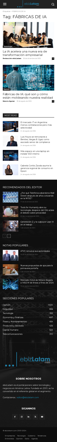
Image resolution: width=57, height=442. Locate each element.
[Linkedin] (28, 417)
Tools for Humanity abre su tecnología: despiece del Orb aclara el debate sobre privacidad (37, 210)
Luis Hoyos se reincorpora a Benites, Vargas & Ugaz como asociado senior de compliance (35, 139)
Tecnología (8, 46)
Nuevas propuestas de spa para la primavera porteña (36, 267)
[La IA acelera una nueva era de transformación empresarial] (28, 35)
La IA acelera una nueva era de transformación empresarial (25, 53)
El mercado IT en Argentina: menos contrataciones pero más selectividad (36, 125)
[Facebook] (15, 417)
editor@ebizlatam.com (28, 397)
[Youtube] (42, 417)
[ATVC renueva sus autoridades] (10, 255)
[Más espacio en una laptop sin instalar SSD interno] (10, 155)
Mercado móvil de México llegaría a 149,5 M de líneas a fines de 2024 (37, 281)
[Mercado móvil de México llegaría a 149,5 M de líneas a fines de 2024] (10, 284)
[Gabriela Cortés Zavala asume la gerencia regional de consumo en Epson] (10, 169)
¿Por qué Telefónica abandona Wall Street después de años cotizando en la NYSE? (37, 196)
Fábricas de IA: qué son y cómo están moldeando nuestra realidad (28, 95)
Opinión (7, 89)
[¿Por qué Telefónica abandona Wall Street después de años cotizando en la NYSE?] (10, 197)
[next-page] (9, 236)
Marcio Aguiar (9, 101)
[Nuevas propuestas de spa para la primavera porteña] (10, 269)
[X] (35, 417)
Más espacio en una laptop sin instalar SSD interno (34, 152)
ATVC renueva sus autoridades (35, 251)
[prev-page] (4, 236)
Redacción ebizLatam (12, 58)
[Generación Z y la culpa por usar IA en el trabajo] (10, 226)
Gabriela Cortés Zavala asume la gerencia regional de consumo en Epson (36, 168)
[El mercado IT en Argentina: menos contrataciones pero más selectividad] (10, 126)
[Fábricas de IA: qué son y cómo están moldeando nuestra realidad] (28, 78)
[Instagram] (21, 417)
